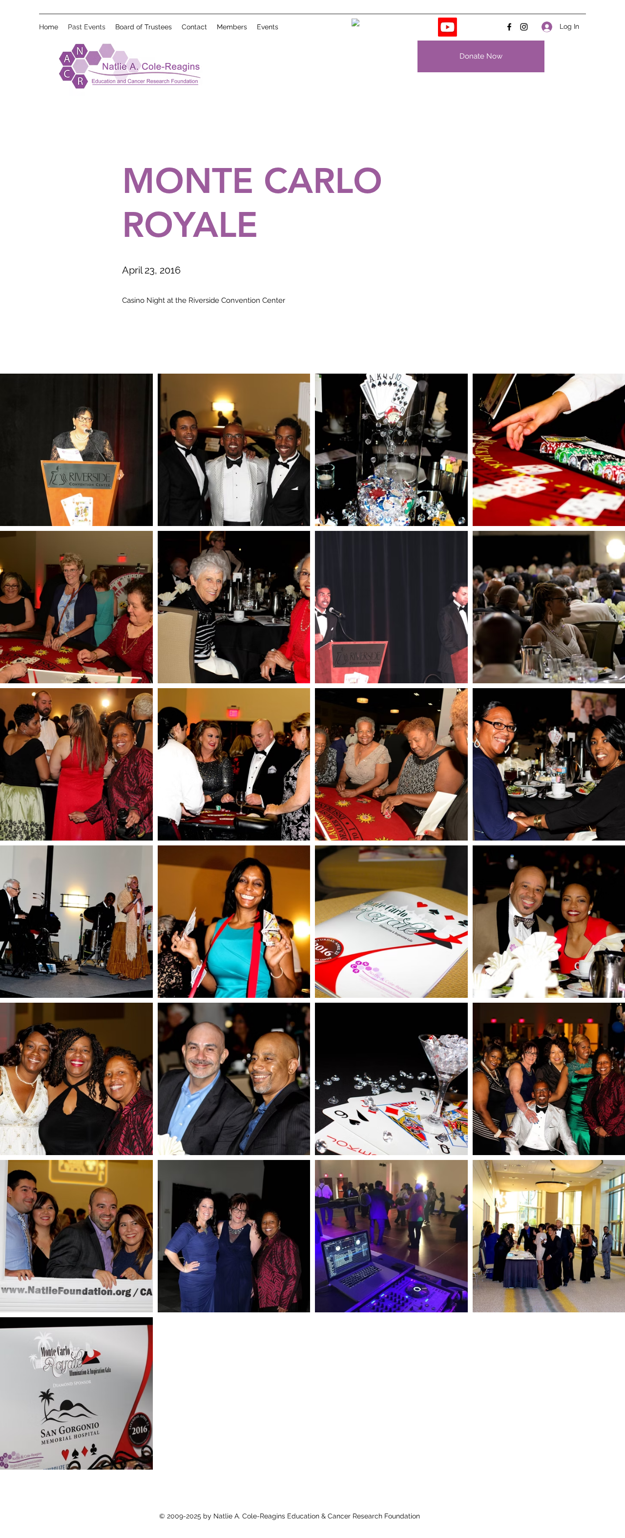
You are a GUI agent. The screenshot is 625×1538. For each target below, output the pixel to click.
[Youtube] (447, 27)
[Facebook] (509, 27)
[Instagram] (524, 27)
